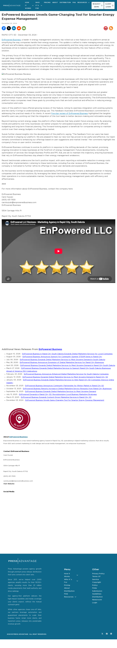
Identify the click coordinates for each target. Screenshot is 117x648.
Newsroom (97, 599)
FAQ (74, 2)
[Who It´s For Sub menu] (41, 5)
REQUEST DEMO (97, 5)
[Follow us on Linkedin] (111, 634)
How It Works (28, 5)
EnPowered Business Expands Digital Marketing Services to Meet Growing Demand (60, 391)
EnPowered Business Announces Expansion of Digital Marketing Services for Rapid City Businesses (62, 362)
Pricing (47, 2)
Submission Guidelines (97, 592)
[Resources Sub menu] (89, 2)
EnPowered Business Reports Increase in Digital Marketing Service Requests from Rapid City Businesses (67, 388)
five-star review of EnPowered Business (69, 113)
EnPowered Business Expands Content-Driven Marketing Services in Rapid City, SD (56, 397)
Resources (82, 2)
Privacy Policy (98, 573)
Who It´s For (37, 5)
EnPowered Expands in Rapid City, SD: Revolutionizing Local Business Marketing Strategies (58, 394)
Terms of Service (96, 578)
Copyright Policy (96, 584)
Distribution (65, 2)
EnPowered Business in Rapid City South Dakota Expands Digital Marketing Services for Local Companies (67, 354)
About (55, 2)
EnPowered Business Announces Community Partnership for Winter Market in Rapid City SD (64, 385)
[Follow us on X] (102, 634)
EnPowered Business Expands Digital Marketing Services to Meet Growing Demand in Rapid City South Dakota (67, 365)
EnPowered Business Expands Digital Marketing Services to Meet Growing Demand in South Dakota (62, 359)
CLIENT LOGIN (108, 5)
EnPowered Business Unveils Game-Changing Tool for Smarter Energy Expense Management (64, 400)
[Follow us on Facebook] (107, 634)
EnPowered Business (11, 40)
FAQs (94, 588)
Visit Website (8, 484)
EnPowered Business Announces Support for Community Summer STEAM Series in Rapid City (62, 356)
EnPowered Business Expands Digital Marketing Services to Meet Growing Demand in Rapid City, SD (65, 377)
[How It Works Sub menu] (33, 5)
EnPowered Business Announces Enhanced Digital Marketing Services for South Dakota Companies (66, 374)
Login (94, 602)
